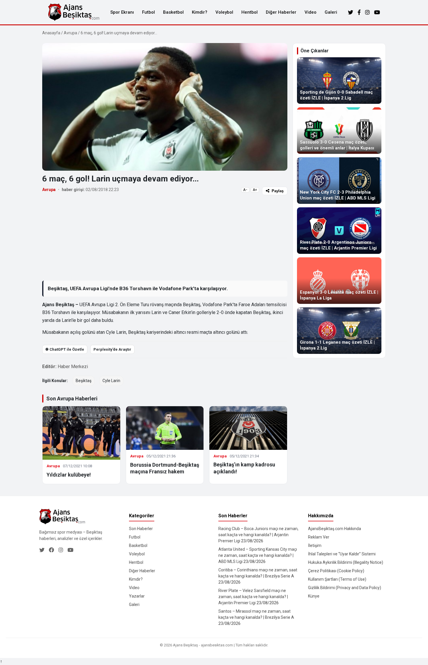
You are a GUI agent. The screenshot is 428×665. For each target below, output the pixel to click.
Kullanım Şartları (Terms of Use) (337, 579)
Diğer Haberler (281, 12)
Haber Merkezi (73, 366)
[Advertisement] (164, 237)
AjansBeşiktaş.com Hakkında (334, 528)
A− (245, 190)
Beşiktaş (83, 380)
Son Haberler (141, 528)
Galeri (331, 12)
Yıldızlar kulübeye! (69, 475)
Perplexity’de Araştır (112, 349)
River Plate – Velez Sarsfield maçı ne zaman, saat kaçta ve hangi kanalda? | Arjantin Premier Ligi (253, 596)
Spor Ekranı (122, 12)
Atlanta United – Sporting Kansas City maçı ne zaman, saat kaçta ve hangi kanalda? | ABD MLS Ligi (257, 555)
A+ (255, 190)
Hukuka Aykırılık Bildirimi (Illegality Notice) (345, 562)
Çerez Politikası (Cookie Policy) (336, 570)
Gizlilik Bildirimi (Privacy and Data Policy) (344, 587)
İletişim (314, 545)
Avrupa (70, 33)
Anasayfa (51, 33)
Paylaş (278, 191)
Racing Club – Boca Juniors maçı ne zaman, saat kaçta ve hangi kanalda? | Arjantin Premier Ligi (258, 534)
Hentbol (249, 12)
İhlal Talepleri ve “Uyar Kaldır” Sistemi (342, 554)
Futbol (148, 12)
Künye (313, 596)
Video (310, 12)
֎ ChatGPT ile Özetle (64, 349)
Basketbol (173, 12)
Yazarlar (137, 596)
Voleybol (224, 12)
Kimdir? (199, 12)
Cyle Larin (111, 380)
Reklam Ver (318, 537)
